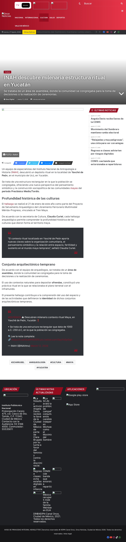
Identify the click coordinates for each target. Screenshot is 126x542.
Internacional (31, 18)
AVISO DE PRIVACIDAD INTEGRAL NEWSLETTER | (23, 530)
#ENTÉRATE (14, 317)
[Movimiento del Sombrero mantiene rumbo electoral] (47, 419)
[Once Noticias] (8, 15)
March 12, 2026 (39, 345)
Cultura (44, 18)
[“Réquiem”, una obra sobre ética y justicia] (37, 493)
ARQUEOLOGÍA (38, 362)
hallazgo (9, 203)
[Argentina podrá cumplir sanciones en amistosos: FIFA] (57, 493)
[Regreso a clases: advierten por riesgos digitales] (37, 479)
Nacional (19, 18)
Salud (52, 18)
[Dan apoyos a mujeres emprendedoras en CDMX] (57, 470)
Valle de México (22, 26)
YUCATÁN (43, 367)
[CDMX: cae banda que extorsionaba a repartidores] (47, 478)
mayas (74, 188)
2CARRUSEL (18, 362)
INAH (15, 172)
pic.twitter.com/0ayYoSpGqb (56, 339)
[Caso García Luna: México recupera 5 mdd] (47, 501)
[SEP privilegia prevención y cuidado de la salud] (57, 399)
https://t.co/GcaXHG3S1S (26, 339)
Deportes (60, 18)
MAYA (70, 362)
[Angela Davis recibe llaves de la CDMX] (37, 432)
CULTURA (56, 362)
